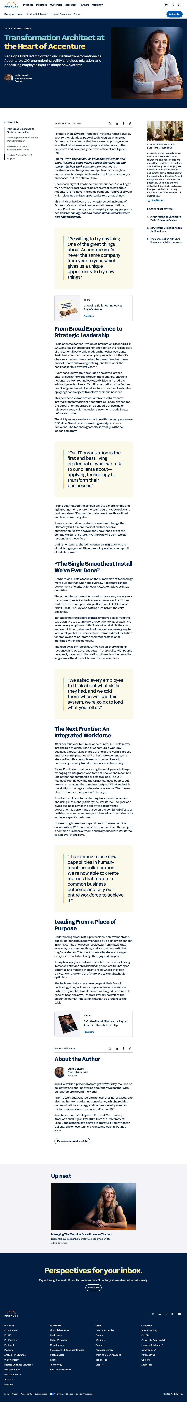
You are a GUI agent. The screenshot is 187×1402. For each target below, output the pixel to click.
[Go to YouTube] (179, 1314)
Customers (56, 4)
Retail (53, 1359)
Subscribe (174, 14)
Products (28, 4)
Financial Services (59, 1330)
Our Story (146, 1335)
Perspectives (13, 14)
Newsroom (147, 1350)
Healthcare (56, 1335)
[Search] (179, 5)
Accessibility (26, 1394)
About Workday (149, 1330)
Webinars (100, 1340)
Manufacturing (58, 1345)
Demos (99, 1345)
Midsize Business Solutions (18, 1364)
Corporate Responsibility (154, 1340)
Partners (84, 4)
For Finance (10, 1330)
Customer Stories (105, 1330)
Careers (145, 1359)
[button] (110, 123)
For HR (7, 1335)
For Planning (11, 1340)
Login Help (146, 1364)
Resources (71, 4)
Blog (98, 1364)
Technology (56, 1364)
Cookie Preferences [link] (84, 1394)
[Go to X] (153, 1314)
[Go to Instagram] (172, 1314)
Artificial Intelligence (15, 1354)
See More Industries (60, 1369)
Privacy (15, 1394)
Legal (6, 1394)
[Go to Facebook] (166, 1314)
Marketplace (11, 1374)
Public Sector (57, 1354)
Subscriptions (41, 1394)
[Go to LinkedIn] (159, 1314)
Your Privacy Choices (63, 1394)
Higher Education (59, 1340)
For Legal (9, 1345)
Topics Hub (101, 1359)
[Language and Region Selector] (166, 5)
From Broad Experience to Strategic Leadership (20, 130)
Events (99, 1335)
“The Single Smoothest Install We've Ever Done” (22, 139)
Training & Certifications (108, 1354)
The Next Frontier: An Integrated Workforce (18, 148)
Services (8, 1379)
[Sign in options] (172, 5)
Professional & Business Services (67, 1350)
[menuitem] (37, 14)
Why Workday (11, 1359)
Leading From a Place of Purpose (19, 157)
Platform (9, 1350)
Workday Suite (12, 1369)
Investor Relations (150, 1345)
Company (97, 4)
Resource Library (104, 1350)
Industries (41, 4)
